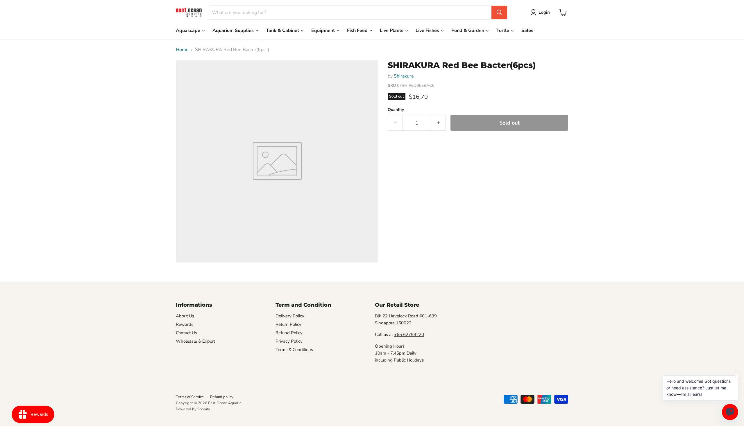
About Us (185, 316)
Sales (527, 30)
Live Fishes (428, 30)
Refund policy (221, 397)
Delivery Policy (290, 316)
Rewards (184, 324)
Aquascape (188, 30)
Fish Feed (358, 30)
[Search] (499, 12)
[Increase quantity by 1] (438, 123)
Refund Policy (289, 333)
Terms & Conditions (294, 350)
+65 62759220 (409, 334)
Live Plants (392, 30)
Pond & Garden (468, 30)
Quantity (396, 109)
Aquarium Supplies (233, 30)
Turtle (503, 30)
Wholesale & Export (195, 341)
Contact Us (186, 333)
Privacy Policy (289, 341)
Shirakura (404, 76)
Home (182, 49)
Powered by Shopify (193, 409)
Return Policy (288, 324)
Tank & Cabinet (283, 30)
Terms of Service (190, 397)
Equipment (323, 30)
